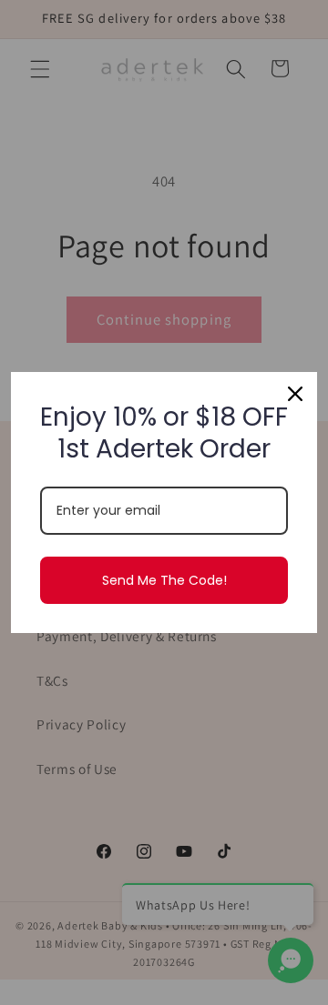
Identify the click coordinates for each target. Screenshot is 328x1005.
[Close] (295, 394)
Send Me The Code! (164, 580)
